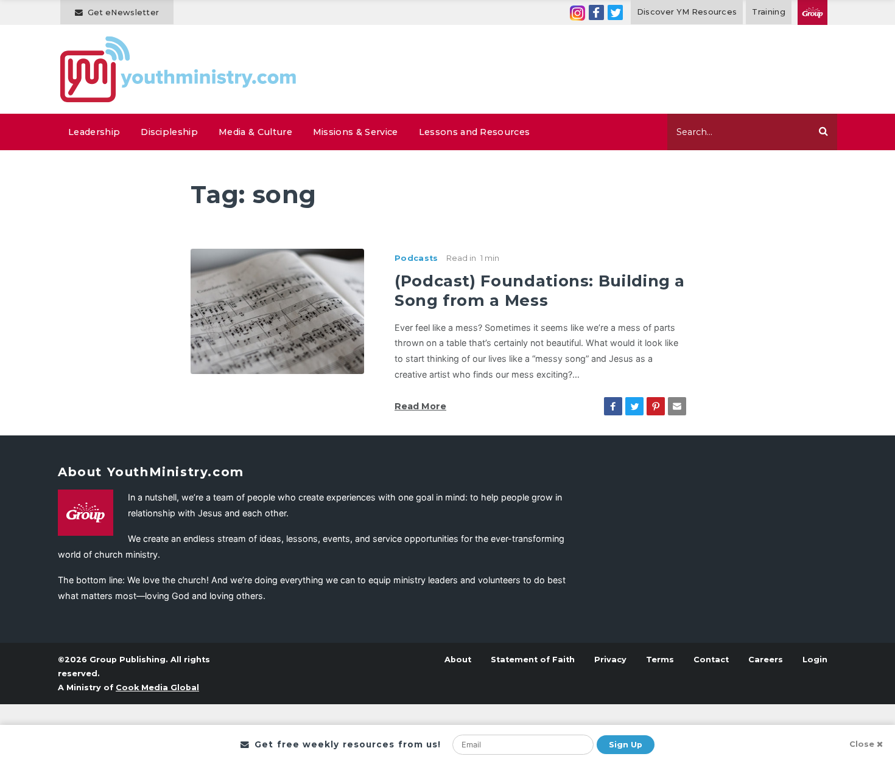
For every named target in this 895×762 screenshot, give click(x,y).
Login (814, 659)
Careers (765, 659)
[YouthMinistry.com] (178, 69)
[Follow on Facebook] (596, 12)
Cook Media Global (157, 687)
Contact (711, 659)
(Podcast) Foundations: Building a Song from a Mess (540, 290)
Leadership (94, 131)
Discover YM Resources (687, 11)
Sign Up (625, 744)
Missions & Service (355, 131)
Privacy (610, 659)
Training (768, 11)
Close (861, 744)
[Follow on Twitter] (615, 12)
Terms (660, 659)
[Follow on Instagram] (577, 12)
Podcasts (416, 258)
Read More (420, 406)
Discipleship (169, 131)
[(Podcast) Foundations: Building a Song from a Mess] (277, 310)
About (457, 659)
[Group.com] (812, 12)
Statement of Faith (533, 659)
